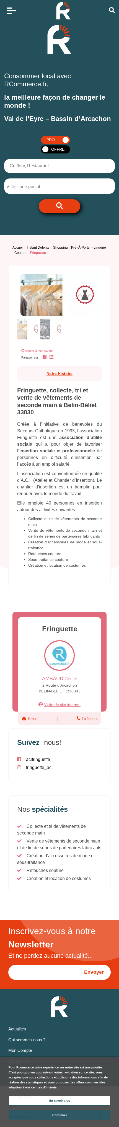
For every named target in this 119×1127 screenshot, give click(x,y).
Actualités (17, 1029)
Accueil (18, 247)
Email (32, 719)
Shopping (60, 247)
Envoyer (94, 972)
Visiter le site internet (62, 704)
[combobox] (34, 186)
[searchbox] (29, 187)
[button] (23, 295)
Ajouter (39, 350)
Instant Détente (38, 247)
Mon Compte (20, 1050)
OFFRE (57, 149)
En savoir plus (59, 1100)
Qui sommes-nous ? (26, 1039)
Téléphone (89, 719)
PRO (50, 140)
